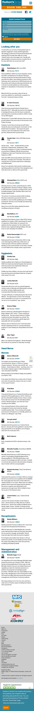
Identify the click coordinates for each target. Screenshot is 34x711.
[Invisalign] (17, 611)
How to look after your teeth (8, 656)
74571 (17, 143)
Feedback (3, 659)
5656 (16, 259)
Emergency (4, 648)
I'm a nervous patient (6, 651)
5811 (16, 338)
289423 (17, 183)
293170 (17, 422)
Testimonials (4, 638)
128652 (17, 522)
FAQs (2, 661)
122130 (17, 557)
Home (3, 627)
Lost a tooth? (4, 653)
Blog (2, 643)
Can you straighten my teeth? (9, 654)
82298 (17, 216)
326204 (17, 474)
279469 (17, 391)
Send (17, 39)
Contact (3, 640)
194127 (17, 105)
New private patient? (6, 646)
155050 (17, 451)
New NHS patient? (5, 645)
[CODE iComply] (17, 620)
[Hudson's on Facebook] (26, 12)
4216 (16, 283)
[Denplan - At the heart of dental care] (17, 601)
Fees (2, 634)
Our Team (4, 635)
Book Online (17, 7)
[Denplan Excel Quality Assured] (17, 606)
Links (2, 642)
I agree (6, 36)
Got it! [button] (6, 707)
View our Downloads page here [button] (13, 703)
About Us (3, 629)
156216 (17, 309)
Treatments (4, 630)
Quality (3, 632)
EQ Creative (20, 678)
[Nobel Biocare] (16, 615)
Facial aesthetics (5, 657)
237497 (17, 358)
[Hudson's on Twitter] (30, 12)
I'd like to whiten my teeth (8, 649)
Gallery (3, 637)
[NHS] (17, 597)
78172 (17, 71)
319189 (17, 237)
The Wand (4, 662)
